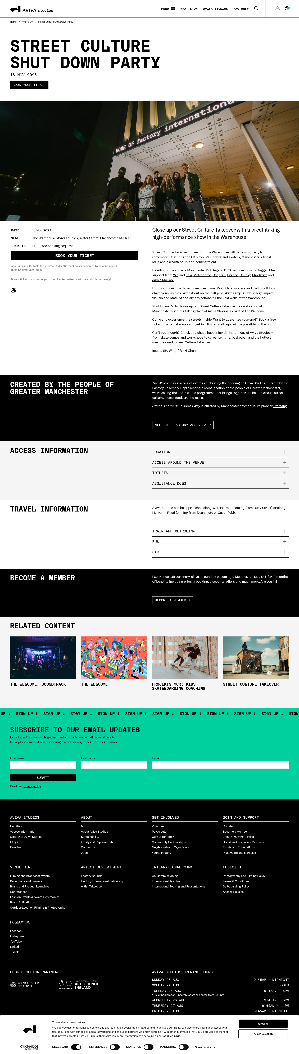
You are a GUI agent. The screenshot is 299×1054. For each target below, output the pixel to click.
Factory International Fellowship (102, 881)
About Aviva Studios (94, 831)
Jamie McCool (163, 280)
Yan (175, 275)
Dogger (262, 270)
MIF (83, 826)
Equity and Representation (98, 842)
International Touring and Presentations (178, 886)
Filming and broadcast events (30, 876)
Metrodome (202, 275)
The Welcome (94, 684)
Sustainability (90, 837)
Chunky (245, 275)
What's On (189, 9)
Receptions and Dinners (26, 881)
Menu (166, 9)
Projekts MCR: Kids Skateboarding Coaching (178, 686)
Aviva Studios (215, 9)
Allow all (263, 1023)
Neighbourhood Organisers (170, 847)
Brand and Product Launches (29, 886)
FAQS (14, 842)
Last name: (88, 758)
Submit (43, 777)
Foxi (189, 275)
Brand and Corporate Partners (243, 842)
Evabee (232, 275)
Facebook (16, 931)
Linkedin (15, 947)
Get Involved (165, 817)
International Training (166, 881)
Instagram (17, 936)
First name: (17, 758)
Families (15, 847)
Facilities (16, 826)
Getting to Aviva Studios (26, 837)
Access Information (23, 831)
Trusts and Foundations (239, 847)
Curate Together (163, 837)
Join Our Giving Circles (238, 837)
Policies (232, 867)
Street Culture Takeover (192, 342)
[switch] (115, 1047)
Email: (156, 758)
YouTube (16, 941)
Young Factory (161, 853)
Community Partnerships (169, 842)
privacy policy (32, 786)
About (86, 817)
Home (13, 21)
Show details (203, 1047)
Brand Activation (21, 902)
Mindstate (259, 275)
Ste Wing (280, 406)
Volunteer (158, 826)
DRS (227, 270)
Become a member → (172, 600)
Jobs (84, 853)
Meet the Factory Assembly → (183, 425)
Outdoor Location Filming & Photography (37, 907)
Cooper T (219, 275)
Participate (159, 831)
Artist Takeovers (92, 886)
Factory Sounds (91, 876)
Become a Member (235, 831)
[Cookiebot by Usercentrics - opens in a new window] (29, 1047)
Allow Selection (263, 1033)
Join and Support (241, 817)
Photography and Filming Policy (244, 876)
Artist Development (101, 867)
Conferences (18, 892)
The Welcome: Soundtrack (38, 684)
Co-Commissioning (165, 876)
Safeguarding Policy (236, 886)
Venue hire (21, 867)
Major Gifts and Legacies (239, 853)
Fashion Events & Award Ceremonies (35, 897)
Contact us (88, 847)
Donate (228, 826)
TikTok (14, 952)
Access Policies (233, 892)
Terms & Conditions (236, 881)
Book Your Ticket (29, 84)
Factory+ (241, 9)
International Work (172, 867)
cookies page (171, 1035)
